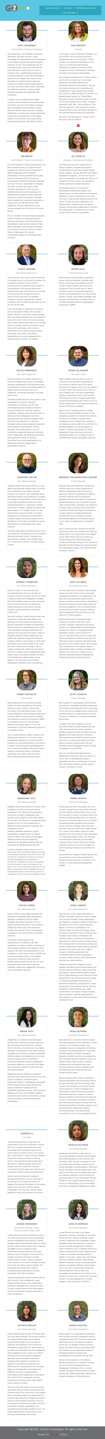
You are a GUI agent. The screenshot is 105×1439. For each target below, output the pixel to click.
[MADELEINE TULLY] (26, 784)
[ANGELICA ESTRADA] (78, 1130)
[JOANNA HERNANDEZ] (26, 1210)
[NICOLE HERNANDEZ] (26, 356)
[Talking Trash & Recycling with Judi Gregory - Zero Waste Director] (78, 127)
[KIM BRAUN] (26, 142)
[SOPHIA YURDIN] (26, 891)
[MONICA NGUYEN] (78, 1311)
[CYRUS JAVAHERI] (26, 255)
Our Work (68, 8)
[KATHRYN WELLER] (26, 1311)
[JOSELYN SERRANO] (78, 1210)
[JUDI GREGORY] (78, 31)
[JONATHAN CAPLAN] (26, 463)
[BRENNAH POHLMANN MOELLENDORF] (78, 463)
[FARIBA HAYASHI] (78, 784)
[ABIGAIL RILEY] (26, 1017)
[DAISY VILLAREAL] (78, 568)
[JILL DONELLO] (78, 142)
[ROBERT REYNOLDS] (26, 680)
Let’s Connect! (69, 13)
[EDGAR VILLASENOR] (78, 356)
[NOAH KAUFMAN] (78, 1017)
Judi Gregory (64, 54)
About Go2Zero (52, 8)
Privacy (54, 1434)
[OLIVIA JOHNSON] (78, 680)
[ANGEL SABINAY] (78, 891)
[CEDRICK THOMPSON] (26, 568)
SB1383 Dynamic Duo (86, 8)
